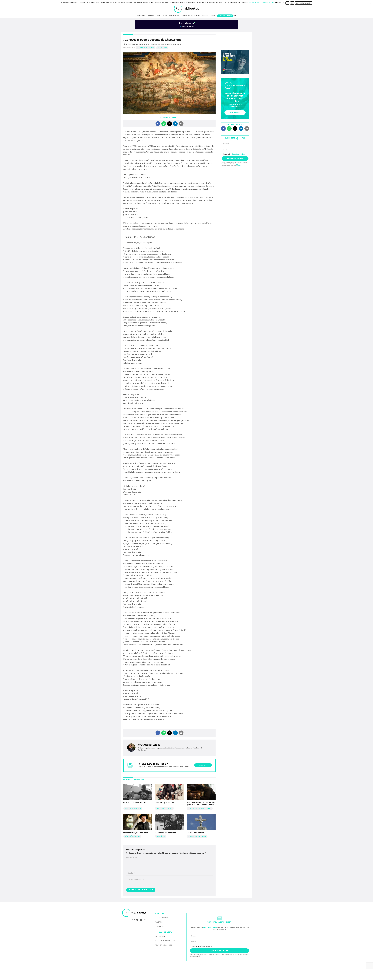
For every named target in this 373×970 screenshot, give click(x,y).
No (292, 3)
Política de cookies (163, 945)
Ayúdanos (159, 922)
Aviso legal (160, 936)
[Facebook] (133, 920)
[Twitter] (136, 920)
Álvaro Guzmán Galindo (146, 48)
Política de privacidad (165, 940)
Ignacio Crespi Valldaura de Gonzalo (199, 808)
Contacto (159, 926)
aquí (237, 164)
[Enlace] (186, 8)
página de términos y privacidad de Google (262, 2)
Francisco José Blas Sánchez (197, 836)
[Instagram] (144, 920)
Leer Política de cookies (303, 3)
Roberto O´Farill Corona (132, 836)
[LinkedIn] (140, 920)
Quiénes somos (161, 917)
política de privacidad (238, 154)
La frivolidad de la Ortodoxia (134, 802)
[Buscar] (235, 15)
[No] (371, 3)
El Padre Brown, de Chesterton (135, 833)
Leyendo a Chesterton (195, 833)
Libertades (163, 48)
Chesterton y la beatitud (164, 802)
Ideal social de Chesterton (165, 833)
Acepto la (234, 154)
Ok (287, 3)
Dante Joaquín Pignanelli (133, 808)
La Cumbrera (160, 836)
